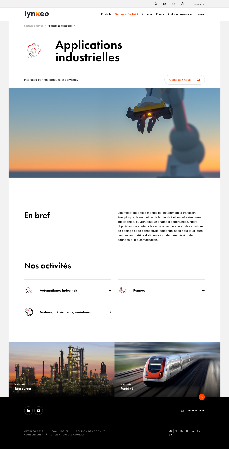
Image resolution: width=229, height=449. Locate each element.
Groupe (147, 14)
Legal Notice (59, 431)
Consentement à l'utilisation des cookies (54, 434)
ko (198, 430)
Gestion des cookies (90, 431)
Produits (106, 14)
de (181, 430)
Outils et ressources (180, 14)
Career (200, 14)
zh (170, 434)
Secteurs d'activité (126, 14)
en (170, 430)
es (192, 430)
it (187, 430)
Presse (160, 14)
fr (176, 430)
